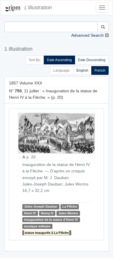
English (82, 70)
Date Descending (91, 60)
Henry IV (47, 213)
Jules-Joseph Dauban (40, 206)
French (99, 70)
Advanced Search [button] (87, 35)
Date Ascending (59, 60)
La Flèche (69, 206)
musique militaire (37, 226)
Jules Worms (68, 213)
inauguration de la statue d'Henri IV (51, 219)
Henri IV (30, 213)
